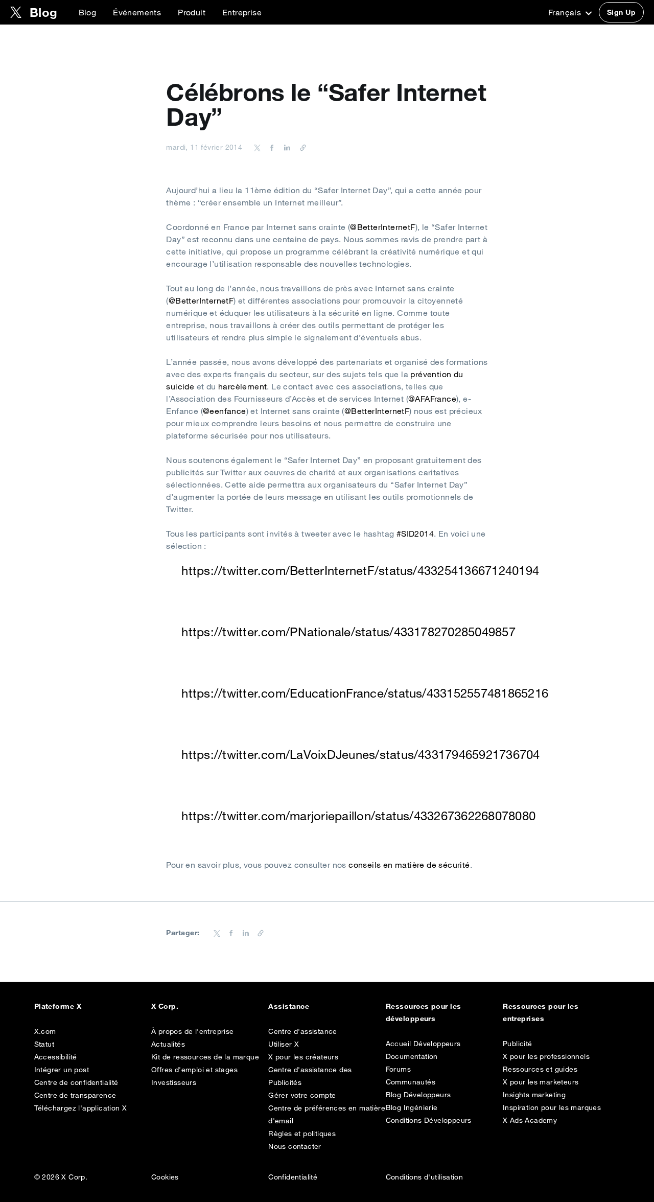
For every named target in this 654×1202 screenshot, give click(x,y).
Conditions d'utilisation (424, 1177)
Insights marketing (534, 1094)
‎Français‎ (565, 12)
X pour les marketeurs (540, 1082)
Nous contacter (294, 1146)
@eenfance (224, 411)
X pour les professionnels (546, 1056)
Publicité (517, 1043)
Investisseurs (173, 1082)
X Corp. (164, 1006)
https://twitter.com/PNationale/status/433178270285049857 (348, 631)
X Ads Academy (530, 1120)
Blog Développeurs (418, 1094)
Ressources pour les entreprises (540, 1012)
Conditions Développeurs (429, 1120)
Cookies (165, 1177)
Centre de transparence (75, 1095)
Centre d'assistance (302, 1031)
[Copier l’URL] (300, 147)
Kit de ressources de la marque (205, 1056)
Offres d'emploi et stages (194, 1069)
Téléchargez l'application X (80, 1108)
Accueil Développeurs (423, 1043)
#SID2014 (415, 533)
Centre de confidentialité (76, 1082)
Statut (44, 1044)
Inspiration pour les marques (552, 1107)
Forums (398, 1069)
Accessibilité (55, 1056)
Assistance (288, 1006)
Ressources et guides (540, 1069)
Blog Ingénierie (412, 1107)
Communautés (410, 1082)
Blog (88, 12)
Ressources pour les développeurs (423, 1012)
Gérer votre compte (302, 1095)
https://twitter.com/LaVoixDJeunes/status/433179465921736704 (360, 754)
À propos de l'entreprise (192, 1031)
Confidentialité (292, 1177)
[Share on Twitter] (257, 147)
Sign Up (621, 12)
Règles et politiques (302, 1133)
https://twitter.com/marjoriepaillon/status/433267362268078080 (358, 815)
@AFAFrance (432, 399)
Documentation (412, 1056)
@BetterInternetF (382, 227)
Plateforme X (58, 1006)
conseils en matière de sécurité (409, 865)
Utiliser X (283, 1044)
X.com (45, 1031)
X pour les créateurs (303, 1056)
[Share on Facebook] (270, 147)
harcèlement (242, 386)
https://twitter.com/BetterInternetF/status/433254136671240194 (360, 570)
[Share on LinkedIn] (285, 147)
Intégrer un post (61, 1069)
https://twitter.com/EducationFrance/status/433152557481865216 (364, 693)
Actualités (168, 1044)
